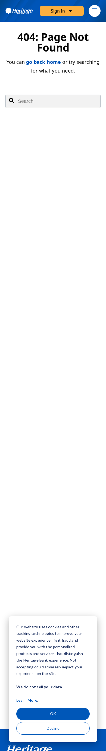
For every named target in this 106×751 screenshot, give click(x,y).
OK (53, 713)
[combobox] (53, 101)
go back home (43, 62)
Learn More (26, 700)
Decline (53, 728)
